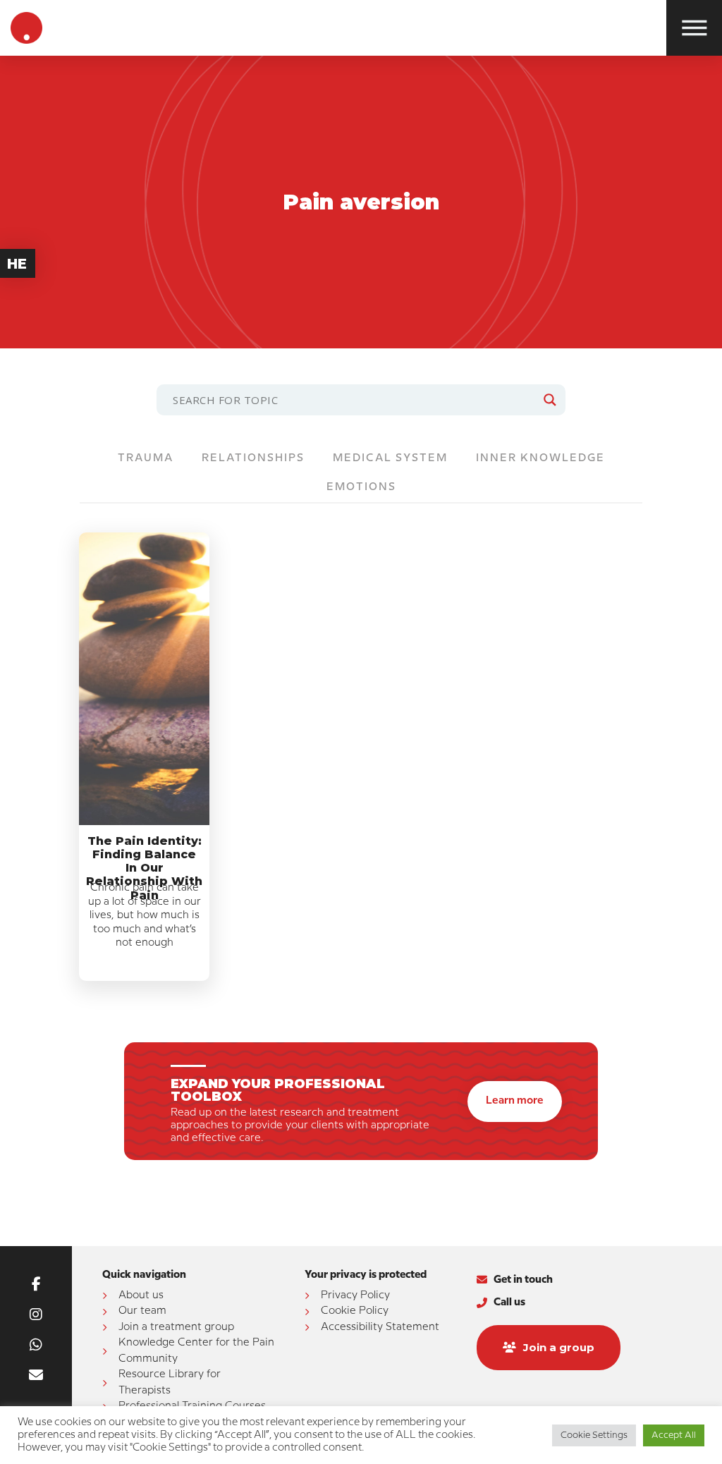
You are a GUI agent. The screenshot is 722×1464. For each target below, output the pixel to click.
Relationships (253, 458)
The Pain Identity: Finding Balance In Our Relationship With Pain (144, 868)
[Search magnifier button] (550, 400)
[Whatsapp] (36, 1345)
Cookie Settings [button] (594, 1435)
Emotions (361, 487)
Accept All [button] (673, 1435)
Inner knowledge (540, 458)
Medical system (390, 458)
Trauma (145, 458)
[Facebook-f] (36, 1284)
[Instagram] (36, 1314)
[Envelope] (36, 1375)
